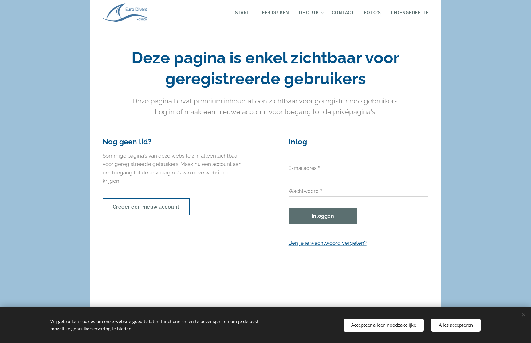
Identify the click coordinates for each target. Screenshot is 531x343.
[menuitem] (244, 12)
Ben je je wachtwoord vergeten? (328, 243)
